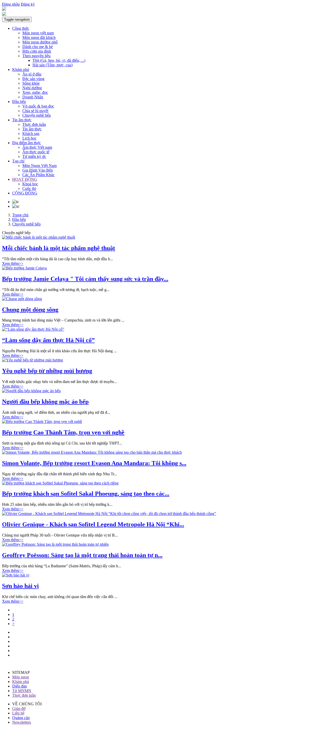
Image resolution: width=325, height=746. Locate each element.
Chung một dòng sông (30, 309)
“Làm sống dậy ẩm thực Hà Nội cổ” (48, 340)
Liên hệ (18, 713)
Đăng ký (28, 4)
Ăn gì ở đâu (31, 74)
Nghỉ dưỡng (32, 88)
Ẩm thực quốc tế (35, 152)
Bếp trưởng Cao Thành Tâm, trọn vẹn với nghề (63, 432)
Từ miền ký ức (34, 156)
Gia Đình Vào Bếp (37, 170)
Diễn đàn (19, 686)
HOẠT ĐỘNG (24, 179)
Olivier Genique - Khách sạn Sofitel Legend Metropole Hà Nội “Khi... (93, 524)
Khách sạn (30, 133)
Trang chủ (20, 215)
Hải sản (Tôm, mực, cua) (52, 65)
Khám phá (20, 69)
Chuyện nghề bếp (36, 115)
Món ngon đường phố (40, 42)
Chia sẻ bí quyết (35, 111)
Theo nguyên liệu (36, 56)
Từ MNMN (21, 691)
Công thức (20, 28)
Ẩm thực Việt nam (37, 147)
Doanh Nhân (32, 97)
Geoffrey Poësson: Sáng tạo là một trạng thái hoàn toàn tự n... (82, 555)
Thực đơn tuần (34, 124)
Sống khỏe (31, 83)
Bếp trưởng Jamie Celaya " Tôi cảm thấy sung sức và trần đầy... (85, 279)
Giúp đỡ (18, 708)
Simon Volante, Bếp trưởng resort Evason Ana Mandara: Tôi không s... (94, 463)
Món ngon (20, 677)
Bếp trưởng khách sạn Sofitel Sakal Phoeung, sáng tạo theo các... (85, 493)
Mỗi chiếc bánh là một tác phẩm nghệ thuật (58, 248)
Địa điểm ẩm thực (26, 143)
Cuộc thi (29, 188)
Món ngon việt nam (38, 33)
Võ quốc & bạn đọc (38, 106)
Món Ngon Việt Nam (39, 165)
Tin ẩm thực (21, 120)
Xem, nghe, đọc (35, 92)
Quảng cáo (21, 717)
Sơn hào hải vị (20, 586)
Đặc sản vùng (33, 79)
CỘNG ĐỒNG (24, 193)
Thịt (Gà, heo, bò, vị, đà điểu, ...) (58, 60)
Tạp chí (18, 161)
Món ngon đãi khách (39, 37)
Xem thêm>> (12, 263)
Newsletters (21, 722)
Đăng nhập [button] (11, 4)
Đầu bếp (19, 101)
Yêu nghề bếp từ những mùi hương (47, 371)
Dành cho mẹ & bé (37, 46)
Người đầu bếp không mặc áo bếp (45, 401)
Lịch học (29, 138)
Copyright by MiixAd (19, 739)
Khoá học (30, 184)
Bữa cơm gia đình (36, 51)
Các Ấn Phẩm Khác (38, 175)
